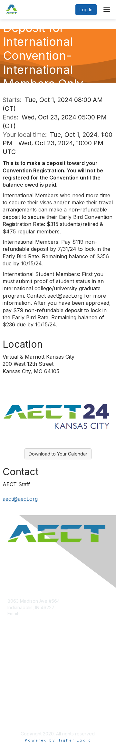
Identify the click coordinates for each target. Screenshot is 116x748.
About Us (17, 711)
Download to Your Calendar (58, 453)
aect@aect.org (20, 499)
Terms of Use (21, 717)
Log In (86, 9)
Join (11, 656)
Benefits (16, 662)
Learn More (19, 668)
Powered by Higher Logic (58, 740)
